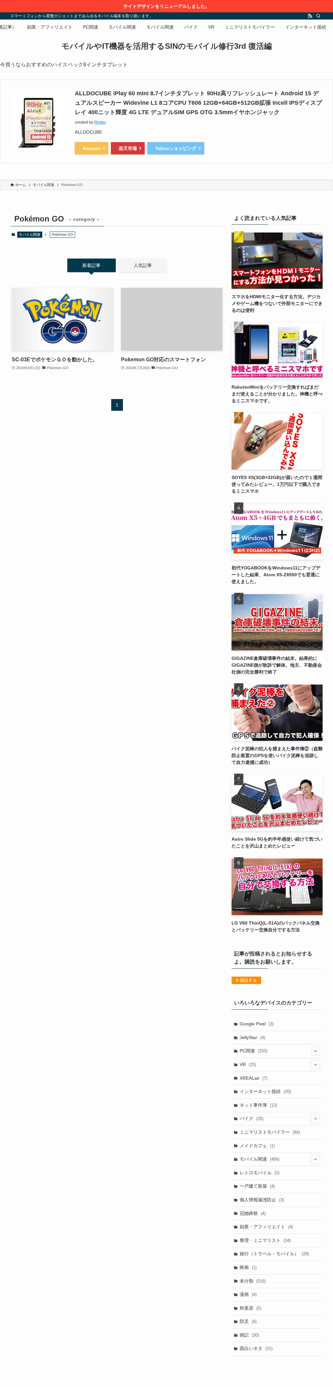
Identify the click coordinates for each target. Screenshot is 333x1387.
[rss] (310, 16)
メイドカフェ (257, 1145)
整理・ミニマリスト (265, 1240)
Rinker (100, 122)
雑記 (249, 1335)
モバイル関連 (29, 234)
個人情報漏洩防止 (262, 1199)
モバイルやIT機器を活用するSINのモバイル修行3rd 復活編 (166, 46)
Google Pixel (256, 1023)
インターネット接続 (265, 1091)
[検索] (318, 16)
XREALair (253, 1078)
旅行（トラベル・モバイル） (274, 1253)
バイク (251, 1118)
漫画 (248, 1294)
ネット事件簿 (258, 1105)
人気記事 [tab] (143, 265)
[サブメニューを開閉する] (315, 1051)
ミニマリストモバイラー (270, 1132)
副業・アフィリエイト (266, 1226)
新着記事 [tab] (91, 265)
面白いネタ (256, 1348)
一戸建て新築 (257, 1186)
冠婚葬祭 (253, 1213)
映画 (248, 1267)
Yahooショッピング (175, 148)
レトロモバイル (259, 1172)
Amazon (91, 148)
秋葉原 (250, 1308)
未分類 (253, 1281)
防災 (248, 1321)
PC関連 (253, 1050)
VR (248, 1064)
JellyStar (252, 1037)
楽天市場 (128, 148)
